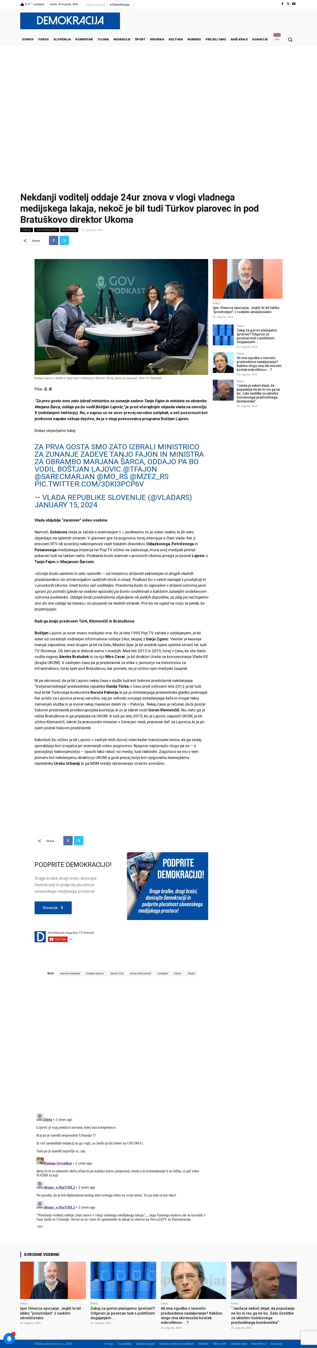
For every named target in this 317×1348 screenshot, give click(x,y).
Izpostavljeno (46, 229)
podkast (163, 973)
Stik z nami (219, 1344)
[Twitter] (288, 4)
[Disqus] (121, 1045)
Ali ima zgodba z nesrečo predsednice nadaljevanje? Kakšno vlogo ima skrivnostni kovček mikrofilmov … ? (259, 363)
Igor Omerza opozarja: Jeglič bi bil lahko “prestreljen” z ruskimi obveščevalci (246, 310)
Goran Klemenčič (140, 973)
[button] (290, 39)
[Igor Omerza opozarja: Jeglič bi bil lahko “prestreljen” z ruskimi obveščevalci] (247, 279)
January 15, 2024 (66, 504)
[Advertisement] (158, 92)
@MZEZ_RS (149, 476)
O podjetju (124, 1344)
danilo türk (116, 973)
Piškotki (203, 1344)
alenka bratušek (70, 973)
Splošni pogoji (145, 1344)
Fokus (26, 229)
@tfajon (140, 469)
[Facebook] (282, 4)
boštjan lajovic (95, 973)
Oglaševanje (239, 1344)
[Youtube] (294, 4)
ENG (277, 39)
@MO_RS (112, 476)
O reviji (108, 1344)
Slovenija (69, 229)
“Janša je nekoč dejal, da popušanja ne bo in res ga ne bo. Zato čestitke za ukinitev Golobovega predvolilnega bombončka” (258, 393)
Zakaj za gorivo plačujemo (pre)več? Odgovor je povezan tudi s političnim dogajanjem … (257, 336)
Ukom (177, 973)
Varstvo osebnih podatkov (176, 1344)
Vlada (191, 973)
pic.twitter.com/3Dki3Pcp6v (89, 484)
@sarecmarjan (65, 476)
